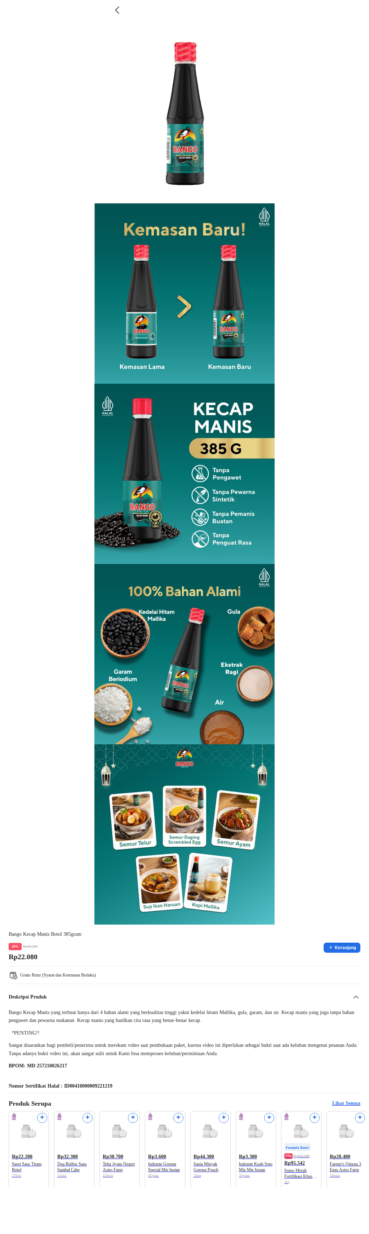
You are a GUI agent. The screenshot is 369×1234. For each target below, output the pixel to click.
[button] (184, 997)
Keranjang (345, 947)
